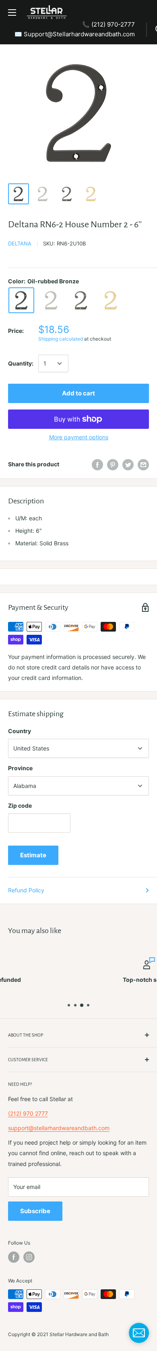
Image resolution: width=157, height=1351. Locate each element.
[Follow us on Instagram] (29, 1257)
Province (20, 768)
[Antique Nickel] (81, 300)
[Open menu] (12, 12)
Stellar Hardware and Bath (79, 1334)
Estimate (33, 855)
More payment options (78, 437)
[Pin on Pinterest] (112, 464)
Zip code (20, 805)
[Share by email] (143, 464)
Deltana (19, 243)
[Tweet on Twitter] (128, 464)
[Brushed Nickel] (51, 300)
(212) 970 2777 (28, 1113)
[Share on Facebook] (97, 464)
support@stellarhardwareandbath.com (58, 1127)
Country (19, 730)
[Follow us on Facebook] (13, 1257)
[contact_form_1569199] (139, 1333)
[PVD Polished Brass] (111, 300)
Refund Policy (26, 890)
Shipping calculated (60, 339)
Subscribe (35, 1211)
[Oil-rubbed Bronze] (21, 300)
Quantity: (20, 363)
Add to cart (78, 393)
